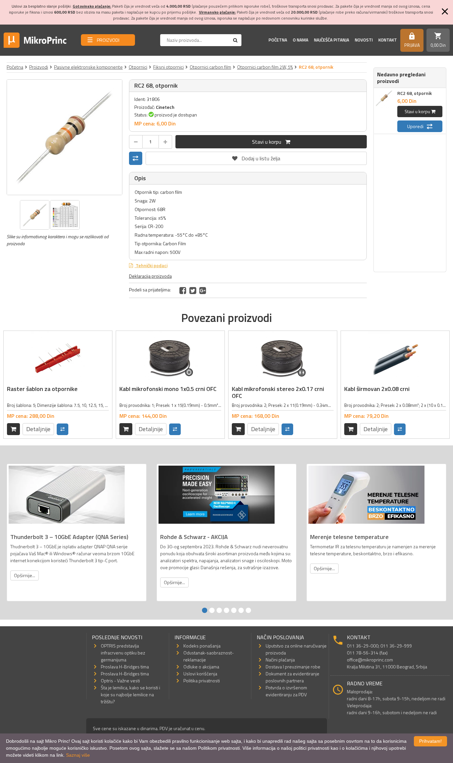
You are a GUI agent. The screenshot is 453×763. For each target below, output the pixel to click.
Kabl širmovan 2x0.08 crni (377, 388)
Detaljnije (38, 428)
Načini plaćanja (280, 659)
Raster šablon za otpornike (42, 388)
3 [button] (219, 610)
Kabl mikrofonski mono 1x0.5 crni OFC (168, 388)
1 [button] (204, 610)
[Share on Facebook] (182, 290)
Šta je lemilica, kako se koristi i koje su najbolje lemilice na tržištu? (130, 694)
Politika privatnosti (201, 680)
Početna (278, 40)
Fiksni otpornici (168, 66)
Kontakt (387, 40)
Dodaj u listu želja (256, 157)
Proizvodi (38, 66)
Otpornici (138, 66)
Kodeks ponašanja (202, 645)
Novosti (364, 40)
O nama (300, 40)
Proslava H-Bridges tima (125, 666)
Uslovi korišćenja (200, 673)
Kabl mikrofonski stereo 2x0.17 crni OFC (278, 392)
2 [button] (212, 610)
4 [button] (226, 610)
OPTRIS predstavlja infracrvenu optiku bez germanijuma (123, 652)
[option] (64, 137)
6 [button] (241, 610)
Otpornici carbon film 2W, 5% (265, 66)
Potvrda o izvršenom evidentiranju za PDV (286, 691)
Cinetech (165, 107)
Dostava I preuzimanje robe (293, 666)
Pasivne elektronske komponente (88, 66)
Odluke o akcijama (201, 666)
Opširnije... (24, 575)
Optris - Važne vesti (120, 680)
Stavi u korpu (268, 142)
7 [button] (248, 610)
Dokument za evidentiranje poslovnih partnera (292, 677)
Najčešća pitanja (331, 40)
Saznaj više (78, 755)
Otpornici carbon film (210, 66)
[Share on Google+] (202, 290)
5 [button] (233, 610)
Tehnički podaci (151, 265)
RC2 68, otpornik (414, 93)
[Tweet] (192, 290)
